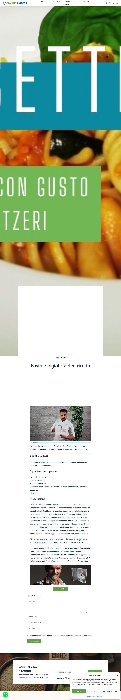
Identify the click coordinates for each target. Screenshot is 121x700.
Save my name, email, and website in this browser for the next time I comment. (60, 635)
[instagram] (110, 3)
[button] (117, 675)
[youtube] (113, 3)
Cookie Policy (90, 696)
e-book (84, 449)
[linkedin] (117, 3)
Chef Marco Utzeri (48, 462)
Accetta (79, 691)
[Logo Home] (15, 2)
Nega (93, 691)
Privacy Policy (98, 696)
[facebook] (106, 3)
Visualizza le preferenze (109, 691)
